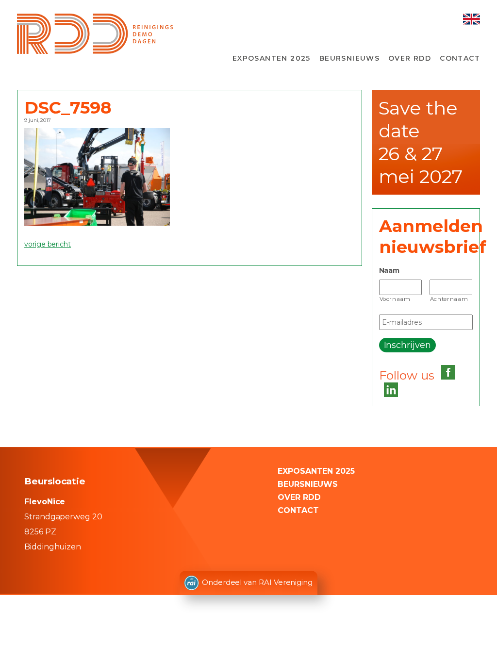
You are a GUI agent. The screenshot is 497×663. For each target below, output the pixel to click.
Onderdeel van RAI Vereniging (257, 582)
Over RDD (409, 58)
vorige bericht (47, 244)
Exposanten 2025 (271, 58)
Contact (460, 58)
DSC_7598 (68, 107)
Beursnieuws (349, 58)
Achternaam (449, 299)
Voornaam (395, 299)
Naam (389, 270)
